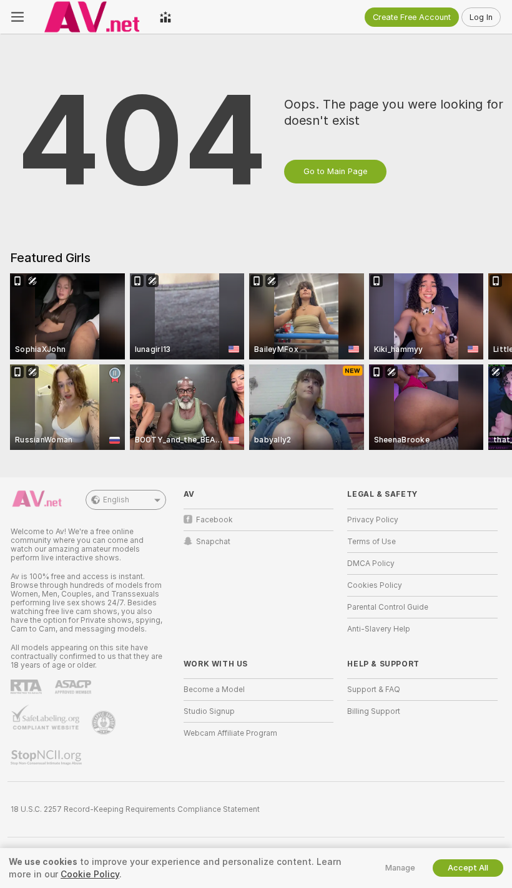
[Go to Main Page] (92, 17)
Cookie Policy (90, 874)
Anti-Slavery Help (378, 629)
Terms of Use (371, 541)
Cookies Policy (374, 585)
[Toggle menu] (17, 17)
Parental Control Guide (387, 607)
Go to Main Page (335, 171)
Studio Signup (209, 711)
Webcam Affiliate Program (230, 733)
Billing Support (373, 711)
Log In (481, 17)
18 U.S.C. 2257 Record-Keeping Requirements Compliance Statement (135, 809)
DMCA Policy (371, 563)
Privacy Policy (372, 519)
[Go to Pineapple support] (105, 722)
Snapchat (213, 541)
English (116, 499)
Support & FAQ (373, 689)
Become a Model (214, 689)
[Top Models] (165, 17)
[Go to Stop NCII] (47, 757)
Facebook (214, 519)
